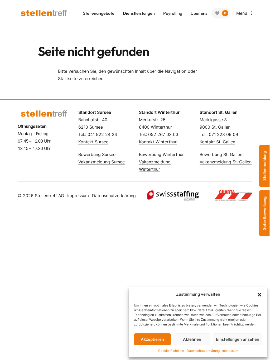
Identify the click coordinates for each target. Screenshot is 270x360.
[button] (259, 294)
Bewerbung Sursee (96, 154)
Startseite (68, 78)
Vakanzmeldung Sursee (101, 161)
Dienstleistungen (139, 13)
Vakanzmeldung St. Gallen (226, 161)
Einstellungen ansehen (237, 339)
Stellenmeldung (264, 166)
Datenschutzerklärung (203, 351)
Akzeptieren (152, 339)
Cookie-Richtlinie (171, 351)
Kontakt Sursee (93, 141)
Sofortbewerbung (264, 213)
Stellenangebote (98, 13)
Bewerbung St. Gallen (221, 154)
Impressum (230, 351)
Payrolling (172, 13)
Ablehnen (192, 339)
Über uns (199, 13)
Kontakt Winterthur (158, 141)
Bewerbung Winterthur (161, 154)
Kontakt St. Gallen (217, 141)
